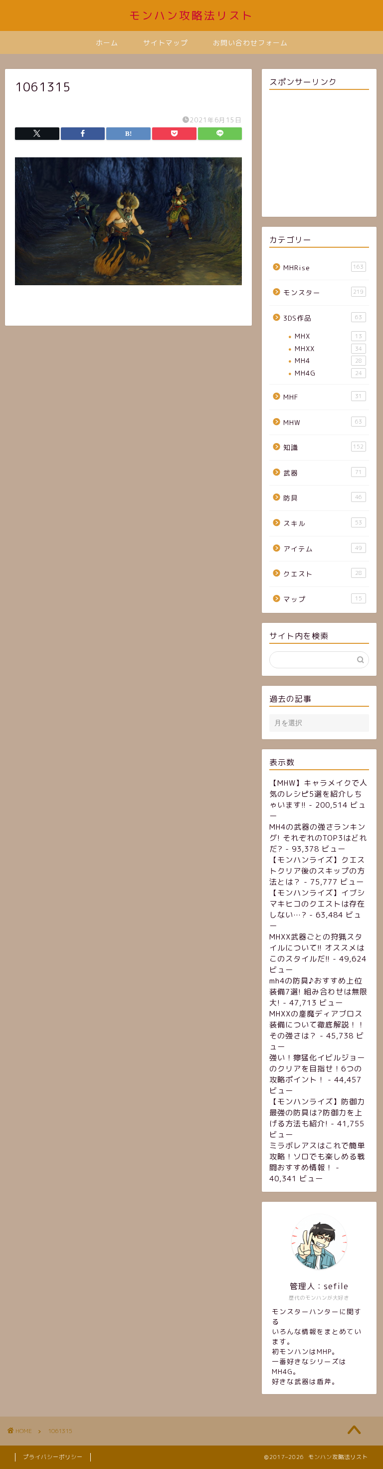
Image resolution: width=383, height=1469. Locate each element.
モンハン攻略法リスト (191, 15)
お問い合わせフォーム (250, 42)
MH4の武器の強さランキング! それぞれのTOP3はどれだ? (318, 838)
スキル (322, 523)
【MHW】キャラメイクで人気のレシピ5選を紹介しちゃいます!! (318, 794)
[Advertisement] (319, 154)
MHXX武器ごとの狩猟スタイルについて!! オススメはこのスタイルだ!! (317, 948)
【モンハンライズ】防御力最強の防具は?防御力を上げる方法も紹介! (317, 1112)
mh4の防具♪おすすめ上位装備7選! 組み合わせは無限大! (318, 992)
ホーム (107, 42)
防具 (322, 497)
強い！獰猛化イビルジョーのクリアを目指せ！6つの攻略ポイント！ (317, 1068)
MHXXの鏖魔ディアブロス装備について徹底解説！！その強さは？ (317, 1024)
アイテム (322, 548)
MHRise (323, 267)
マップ (322, 599)
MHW (322, 422)
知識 (323, 447)
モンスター (323, 292)
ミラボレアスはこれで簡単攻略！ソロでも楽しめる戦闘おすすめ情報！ (317, 1156)
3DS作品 (322, 318)
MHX (328, 336)
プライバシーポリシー (53, 1457)
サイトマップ (165, 42)
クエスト (322, 573)
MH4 (328, 360)
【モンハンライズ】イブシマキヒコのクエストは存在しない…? (317, 904)
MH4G (328, 373)
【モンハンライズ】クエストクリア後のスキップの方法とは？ (317, 871)
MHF (322, 397)
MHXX (328, 348)
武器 (322, 473)
